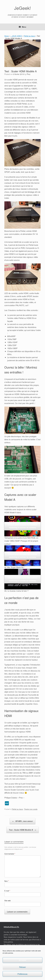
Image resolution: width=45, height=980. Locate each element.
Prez (28, 74)
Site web (7, 900)
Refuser (22, 967)
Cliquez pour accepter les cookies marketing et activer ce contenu (22, 526)
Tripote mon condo (30, 809)
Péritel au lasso (29, 36)
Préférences (23, 974)
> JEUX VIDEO (16, 36)
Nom (6, 881)
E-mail (7, 891)
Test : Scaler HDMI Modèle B (22, 830)
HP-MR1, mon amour (22, 821)
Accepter (22, 960)
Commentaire (9, 854)
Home (6, 36)
